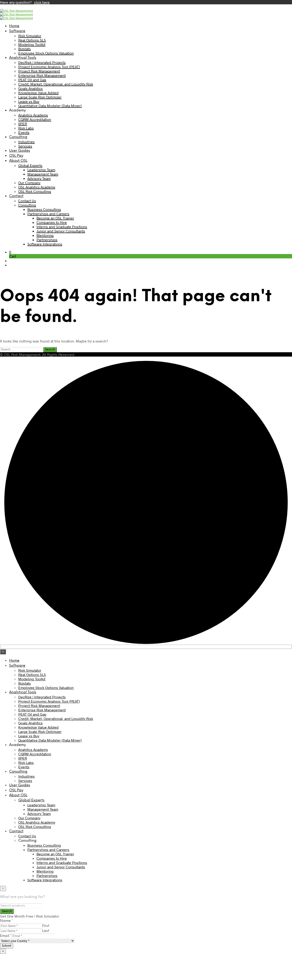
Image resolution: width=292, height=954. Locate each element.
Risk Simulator (29, 35)
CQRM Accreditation (34, 119)
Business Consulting (44, 209)
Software (17, 31)
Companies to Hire (51, 222)
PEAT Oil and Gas (32, 79)
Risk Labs (26, 128)
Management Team (42, 174)
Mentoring (45, 235)
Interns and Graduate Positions (61, 226)
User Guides (19, 151)
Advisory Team (39, 178)
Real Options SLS (32, 40)
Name (6, 921)
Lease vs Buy (28, 101)
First (45, 926)
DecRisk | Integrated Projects (42, 62)
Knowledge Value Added (38, 92)
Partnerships (46, 239)
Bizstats (24, 48)
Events (23, 132)
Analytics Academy (33, 115)
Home (14, 26)
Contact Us (27, 200)
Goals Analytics (30, 88)
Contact (16, 196)
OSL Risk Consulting (34, 191)
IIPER (22, 123)
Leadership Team (41, 169)
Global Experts (30, 165)
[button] (10, 252)
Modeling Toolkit (31, 44)
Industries (26, 141)
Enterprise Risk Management (42, 75)
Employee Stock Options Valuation (46, 53)
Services (25, 146)
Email (6, 936)
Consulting (18, 137)
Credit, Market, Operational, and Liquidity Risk (55, 84)
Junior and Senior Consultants (60, 231)
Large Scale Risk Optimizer (40, 97)
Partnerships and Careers (48, 213)
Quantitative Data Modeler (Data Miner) (50, 105)
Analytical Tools (22, 58)
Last (45, 931)
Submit (6, 945)
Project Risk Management (39, 71)
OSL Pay (16, 156)
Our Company (29, 182)
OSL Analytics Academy (36, 187)
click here (42, 2)
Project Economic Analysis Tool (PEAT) (49, 66)
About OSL (18, 161)
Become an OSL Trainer (55, 218)
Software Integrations (44, 244)
